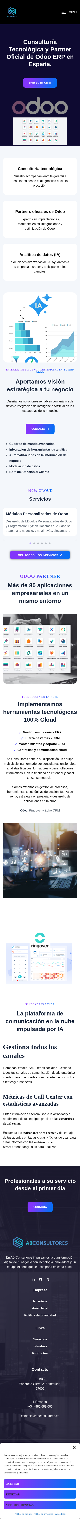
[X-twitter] (48, 1279)
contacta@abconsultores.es (40, 1416)
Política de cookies (23, 1514)
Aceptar (12, 1483)
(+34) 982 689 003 (40, 1406)
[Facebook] (40, 1279)
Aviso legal (60, 1514)
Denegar (13, 1494)
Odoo (23, 810)
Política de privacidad (43, 1514)
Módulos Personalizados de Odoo (37, 514)
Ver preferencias (20, 1505)
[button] (74, 1447)
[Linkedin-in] (33, 1279)
